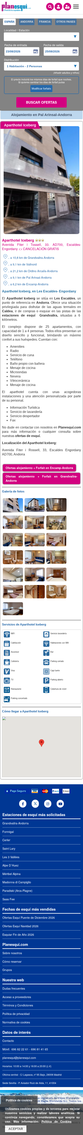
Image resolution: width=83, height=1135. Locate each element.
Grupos (7, 970)
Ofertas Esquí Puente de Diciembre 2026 (28, 917)
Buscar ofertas (41, 102)
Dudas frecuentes (13, 988)
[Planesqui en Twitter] (35, 804)
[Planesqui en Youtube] (60, 804)
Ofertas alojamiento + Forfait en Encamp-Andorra (39, 468)
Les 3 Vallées (10, 857)
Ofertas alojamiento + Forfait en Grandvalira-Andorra (41, 478)
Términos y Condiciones (17, 1005)
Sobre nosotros (12, 953)
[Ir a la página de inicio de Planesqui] (16, 11)
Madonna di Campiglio (16, 882)
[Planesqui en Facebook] (23, 804)
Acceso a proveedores (16, 997)
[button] (41, 743)
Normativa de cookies (16, 1022)
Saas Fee (8, 899)
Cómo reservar (12, 961)
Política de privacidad (16, 1014)
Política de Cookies (56, 1121)
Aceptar (15, 1129)
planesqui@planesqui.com (19, 1058)
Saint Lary (8, 848)
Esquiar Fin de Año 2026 (18, 935)
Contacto (8, 1041)
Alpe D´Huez (10, 865)
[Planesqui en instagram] (48, 804)
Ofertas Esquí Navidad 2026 (20, 926)
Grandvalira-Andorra (15, 823)
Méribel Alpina (11, 874)
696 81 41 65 (39, 1049)
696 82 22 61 (19, 1049)
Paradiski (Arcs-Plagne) (17, 891)
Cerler (6, 840)
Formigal (8, 832)
